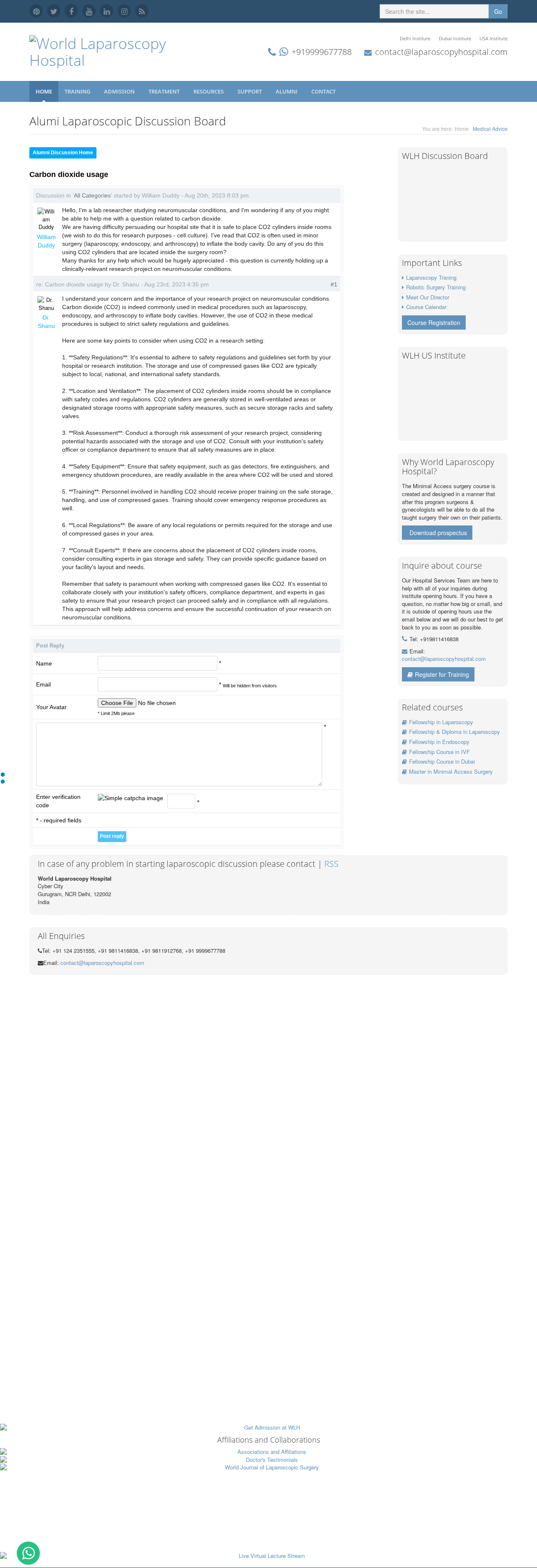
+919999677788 (322, 51)
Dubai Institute (455, 38)
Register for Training (442, 674)
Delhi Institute (415, 38)
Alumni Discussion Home (63, 153)
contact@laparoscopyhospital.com (441, 51)
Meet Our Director (427, 297)
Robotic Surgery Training (436, 287)
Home (44, 91)
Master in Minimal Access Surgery (451, 771)
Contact (324, 91)
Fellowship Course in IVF (439, 752)
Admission (120, 91)
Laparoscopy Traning (431, 277)
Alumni (287, 91)
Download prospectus (438, 532)
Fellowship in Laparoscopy (441, 722)
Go (498, 11)
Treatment (165, 91)
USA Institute (494, 38)
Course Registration (433, 322)
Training (78, 91)
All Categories (92, 195)
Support (250, 91)
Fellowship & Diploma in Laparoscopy (454, 732)
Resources (209, 91)
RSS (331, 863)
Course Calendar (426, 307)
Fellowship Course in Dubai (442, 761)
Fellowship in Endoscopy (439, 742)
